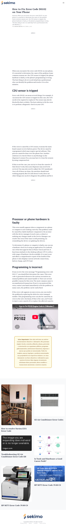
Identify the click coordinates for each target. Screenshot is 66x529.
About (30, 523)
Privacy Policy (23, 523)
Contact (35, 523)
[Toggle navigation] (63, 3)
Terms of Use (42, 523)
